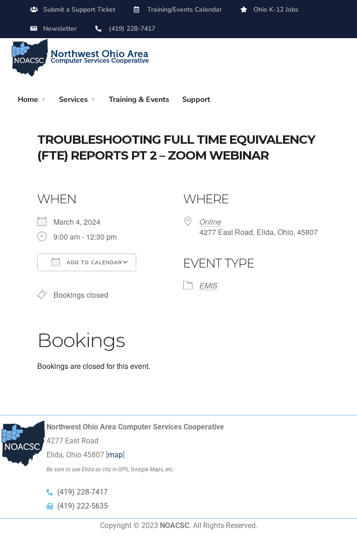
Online (210, 221)
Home (28, 99)
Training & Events (139, 99)
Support (196, 99)
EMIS (208, 285)
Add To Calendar (93, 262)
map (115, 454)
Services (73, 99)
